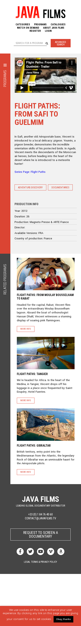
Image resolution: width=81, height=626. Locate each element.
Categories (23, 24)
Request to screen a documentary (40, 534)
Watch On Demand (28, 27)
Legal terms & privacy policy (40, 561)
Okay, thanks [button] (63, 619)
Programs (40, 24)
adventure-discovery (30, 187)
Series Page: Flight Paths (30, 172)
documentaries (60, 187)
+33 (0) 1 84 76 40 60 (40, 514)
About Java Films (53, 27)
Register (35, 30)
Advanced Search (60, 43)
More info (25, 329)
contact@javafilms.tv (40, 518)
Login (48, 30)
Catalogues (58, 24)
